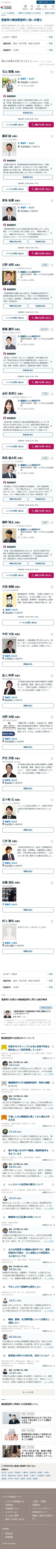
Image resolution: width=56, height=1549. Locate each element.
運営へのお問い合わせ (14, 1519)
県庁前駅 (24, 211)
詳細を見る (28, 664)
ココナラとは (11, 1512)
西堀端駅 (24, 82)
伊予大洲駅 (9, 946)
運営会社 (9, 1533)
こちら (49, 61)
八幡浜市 (25, 1472)
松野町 (22, 1479)
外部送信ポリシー (40, 1512)
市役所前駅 (25, 147)
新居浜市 (33, 1472)
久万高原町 (40, 1476)
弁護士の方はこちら (45, 2)
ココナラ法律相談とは (14, 1501)
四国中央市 (12, 1476)
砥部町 (4, 1479)
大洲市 (14, 943)
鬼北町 (29, 1479)
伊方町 (16, 1479)
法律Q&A (9, 1505)
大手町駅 (9, 659)
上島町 (32, 1476)
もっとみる (28, 1392)
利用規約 (36, 1505)
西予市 (19, 1476)
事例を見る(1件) (15, 242)
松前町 (48, 1476)
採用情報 (9, 1537)
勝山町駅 (9, 613)
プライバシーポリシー (41, 1508)
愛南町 (35, 1479)
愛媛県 (23, 79)
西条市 (40, 1472)
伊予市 (4, 1476)
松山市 (31, 79)
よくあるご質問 (12, 1515)
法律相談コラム (12, 1508)
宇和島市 (17, 1472)
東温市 (26, 1476)
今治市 (10, 1472)
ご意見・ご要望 (39, 1501)
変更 (51, 37)
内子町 (10, 1479)
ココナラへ (7, 2)
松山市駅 (9, 824)
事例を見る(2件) (15, 499)
